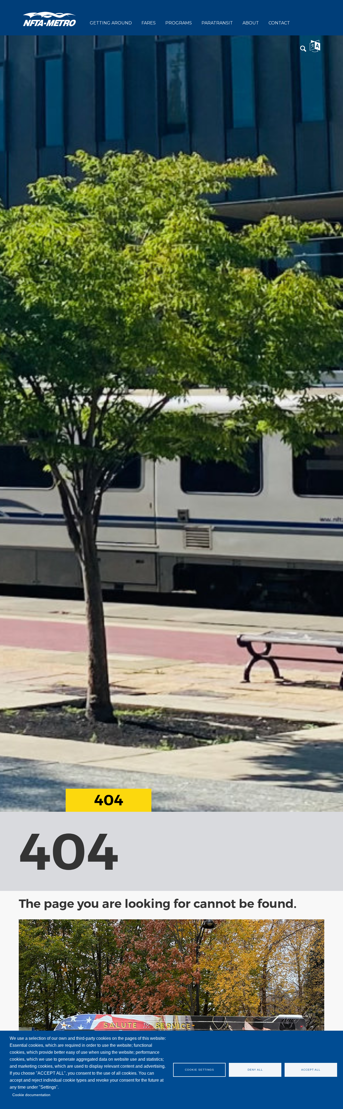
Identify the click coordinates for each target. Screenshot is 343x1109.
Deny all (255, 1069)
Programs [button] (178, 22)
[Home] (49, 18)
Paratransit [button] (217, 22)
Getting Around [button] (111, 22)
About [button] (251, 22)
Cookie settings (199, 1069)
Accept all (310, 1069)
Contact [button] (279, 22)
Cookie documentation (31, 1095)
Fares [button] (148, 22)
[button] (303, 49)
